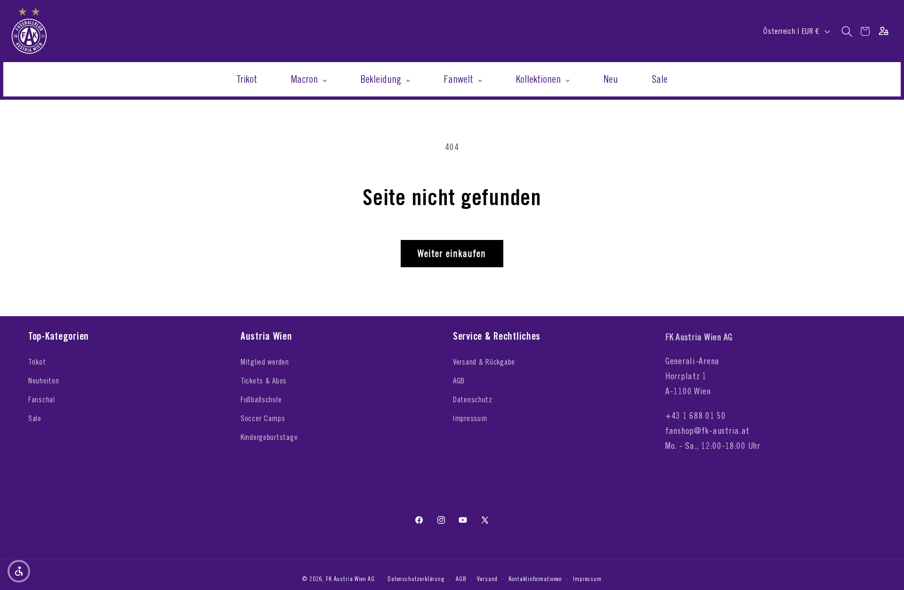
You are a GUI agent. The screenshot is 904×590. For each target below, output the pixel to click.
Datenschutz (472, 399)
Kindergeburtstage (269, 437)
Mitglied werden (265, 362)
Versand (487, 578)
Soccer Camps (263, 418)
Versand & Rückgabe (484, 362)
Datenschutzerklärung (416, 578)
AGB (459, 380)
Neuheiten (43, 380)
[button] (847, 31)
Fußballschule (261, 399)
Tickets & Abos (264, 380)
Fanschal (41, 399)
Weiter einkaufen (452, 253)
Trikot (37, 362)
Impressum (470, 418)
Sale (34, 418)
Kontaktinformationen (535, 578)
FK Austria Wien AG (350, 578)
